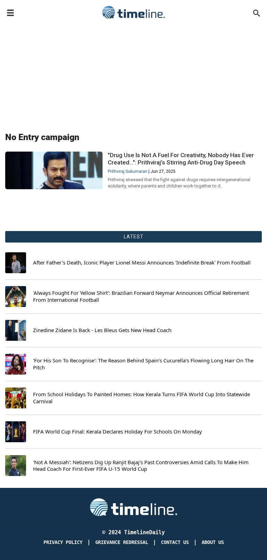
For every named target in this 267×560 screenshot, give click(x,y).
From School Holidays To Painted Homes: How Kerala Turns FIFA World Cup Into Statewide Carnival (141, 398)
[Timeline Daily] (133, 12)
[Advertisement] (133, 74)
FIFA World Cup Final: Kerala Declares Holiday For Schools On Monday (117, 431)
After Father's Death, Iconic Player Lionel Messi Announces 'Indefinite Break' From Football (142, 262)
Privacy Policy (62, 542)
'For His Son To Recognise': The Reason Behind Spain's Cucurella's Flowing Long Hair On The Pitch (143, 364)
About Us (213, 542)
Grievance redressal (121, 542)
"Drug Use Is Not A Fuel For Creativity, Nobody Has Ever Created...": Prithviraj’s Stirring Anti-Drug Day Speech (181, 159)
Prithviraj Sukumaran (127, 171)
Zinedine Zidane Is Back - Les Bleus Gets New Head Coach (102, 330)
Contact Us (175, 542)
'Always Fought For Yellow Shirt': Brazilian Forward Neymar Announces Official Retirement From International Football (141, 296)
